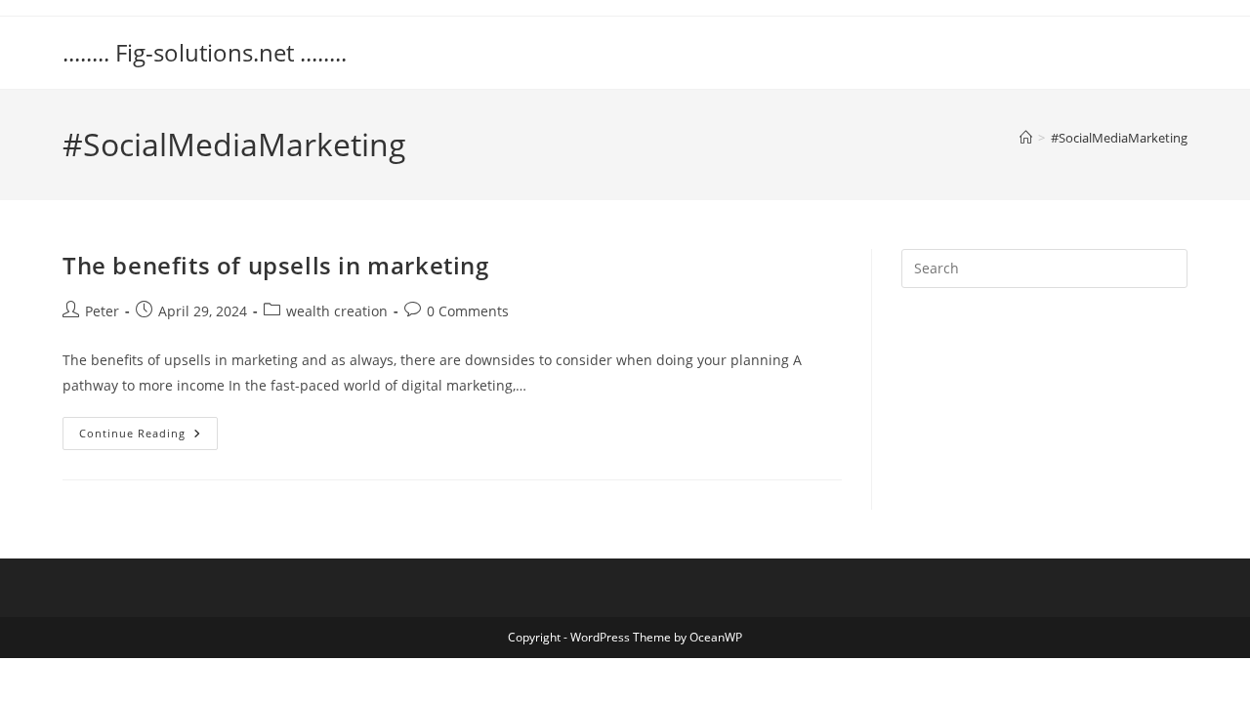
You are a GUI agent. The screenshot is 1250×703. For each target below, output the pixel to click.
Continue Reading (148, 437)
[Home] (1026, 137)
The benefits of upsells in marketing (275, 265)
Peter (102, 311)
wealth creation (337, 311)
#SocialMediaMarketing (1119, 137)
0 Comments (468, 311)
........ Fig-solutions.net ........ (204, 52)
